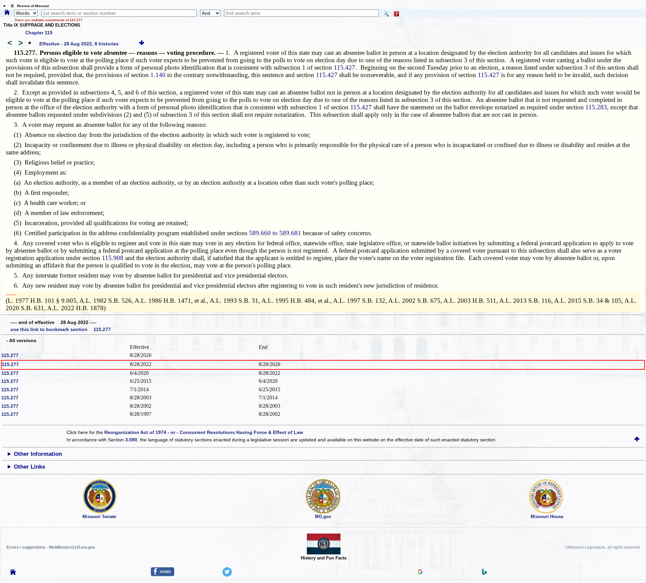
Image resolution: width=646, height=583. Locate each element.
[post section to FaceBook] (162, 574)
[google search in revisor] (420, 572)
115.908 (112, 257)
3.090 (131, 439)
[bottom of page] (141, 43)
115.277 (10, 355)
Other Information (38, 454)
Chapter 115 (38, 32)
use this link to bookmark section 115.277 (60, 329)
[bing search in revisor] (484, 573)
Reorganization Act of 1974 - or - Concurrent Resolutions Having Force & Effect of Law (203, 432)
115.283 (596, 107)
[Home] (7, 12)
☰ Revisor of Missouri (28, 6)
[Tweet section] (227, 575)
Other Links (29, 467)
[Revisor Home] (13, 573)
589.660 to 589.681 (275, 232)
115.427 (344, 67)
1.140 (158, 74)
